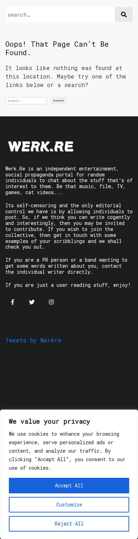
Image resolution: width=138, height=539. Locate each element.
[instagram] (51, 302)
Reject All (69, 523)
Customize (69, 504)
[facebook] (12, 302)
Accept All (69, 485)
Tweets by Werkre (33, 340)
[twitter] (32, 302)
